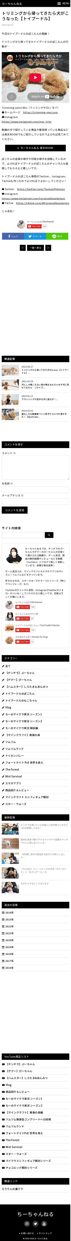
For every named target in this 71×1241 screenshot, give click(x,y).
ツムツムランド (14, 749)
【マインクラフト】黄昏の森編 (24, 1112)
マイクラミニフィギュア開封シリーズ (28, 1160)
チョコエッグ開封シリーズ (22, 1167)
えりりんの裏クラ (12, 1189)
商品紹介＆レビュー (17, 790)
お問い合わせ (27, 1233)
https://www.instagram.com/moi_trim (26, 121)
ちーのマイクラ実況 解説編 (21, 728)
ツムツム (10, 742)
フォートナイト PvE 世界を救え (24, 762)
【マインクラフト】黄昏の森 (22, 735)
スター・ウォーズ (16, 804)
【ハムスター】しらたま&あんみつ (27, 1078)
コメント (9, 453)
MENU (65, 3)
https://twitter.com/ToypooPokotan (41, 189)
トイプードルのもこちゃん (21, 700)
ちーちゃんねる (12, 4)
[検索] (49, 535)
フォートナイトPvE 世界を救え (24, 1133)
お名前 (7, 483)
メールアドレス (13, 495)
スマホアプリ (13, 783)
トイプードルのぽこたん (20, 693)
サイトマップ (45, 1233)
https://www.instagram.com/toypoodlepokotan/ (33, 198)
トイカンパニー (14, 755)
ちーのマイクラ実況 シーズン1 (23, 714)
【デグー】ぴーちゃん (18, 679)
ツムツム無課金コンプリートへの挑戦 (28, 1119)
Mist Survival (13, 776)
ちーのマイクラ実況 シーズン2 (23, 721)
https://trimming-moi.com (40, 112)
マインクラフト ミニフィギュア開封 (27, 797)
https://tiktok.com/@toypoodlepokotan (42, 203)
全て (8, 666)
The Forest (12, 769)
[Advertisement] (35, 279)
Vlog (8, 707)
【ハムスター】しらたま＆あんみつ (26, 686)
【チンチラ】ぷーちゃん (20, 673)
